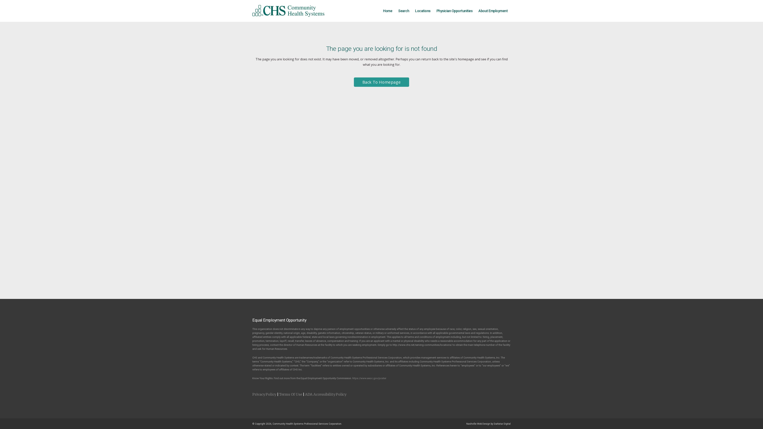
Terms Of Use (290, 394)
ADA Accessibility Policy (325, 394)
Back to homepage (381, 82)
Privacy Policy (264, 394)
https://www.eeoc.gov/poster (369, 378)
